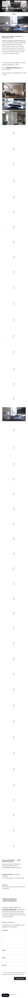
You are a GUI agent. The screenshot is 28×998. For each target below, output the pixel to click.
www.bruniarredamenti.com (10, 900)
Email (4, 958)
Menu (14, 14)
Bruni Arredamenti (12, 8)
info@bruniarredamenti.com (13, 67)
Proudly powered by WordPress (9, 994)
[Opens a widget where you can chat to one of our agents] (5, 995)
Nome (4, 950)
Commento (5, 930)
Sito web (4, 965)
